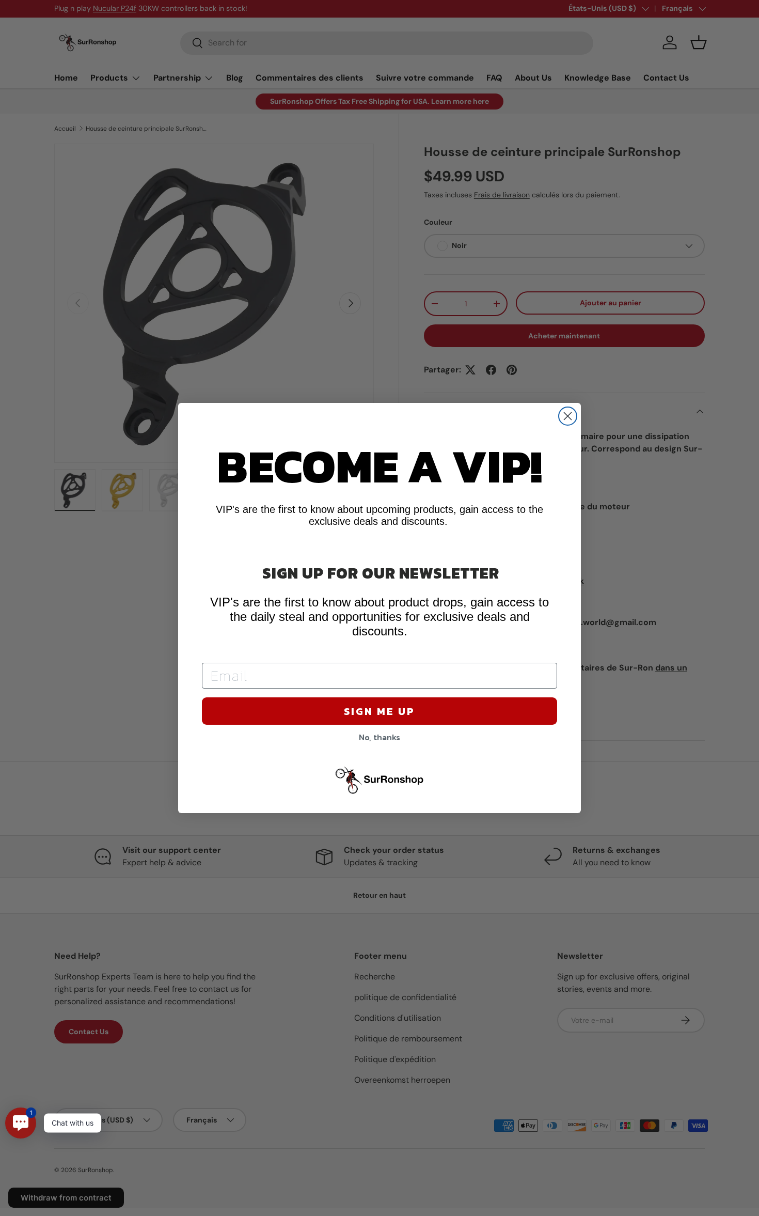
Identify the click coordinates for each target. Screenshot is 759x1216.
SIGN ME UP (379, 711)
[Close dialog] (568, 416)
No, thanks (379, 737)
